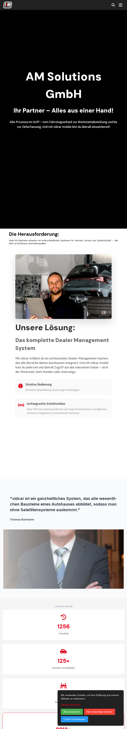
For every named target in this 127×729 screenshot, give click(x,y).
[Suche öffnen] (113, 5)
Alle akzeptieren (72, 711)
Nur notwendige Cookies (99, 711)
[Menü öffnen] (121, 5)
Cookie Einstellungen (74, 719)
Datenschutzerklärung (71, 704)
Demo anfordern (30, 468)
